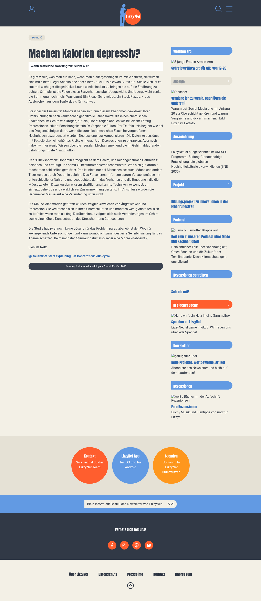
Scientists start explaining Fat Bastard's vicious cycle (71, 256)
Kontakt (159, 574)
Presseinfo (135, 574)
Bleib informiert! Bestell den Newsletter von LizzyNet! (125, 504)
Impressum (183, 574)
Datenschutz (107, 574)
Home (35, 37)
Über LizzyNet (78, 574)
